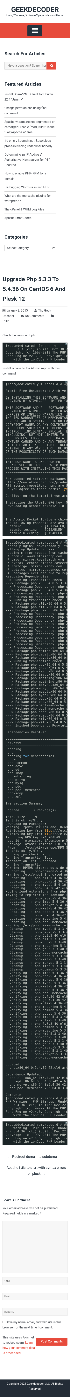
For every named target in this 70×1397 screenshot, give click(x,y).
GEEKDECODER (35, 10)
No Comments (34, 316)
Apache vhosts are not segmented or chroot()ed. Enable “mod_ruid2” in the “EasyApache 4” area (29, 127)
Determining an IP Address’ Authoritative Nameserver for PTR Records (27, 160)
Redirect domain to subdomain (34, 1156)
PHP (6, 321)
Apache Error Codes (18, 218)
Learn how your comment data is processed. (19, 1348)
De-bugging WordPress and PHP (27, 187)
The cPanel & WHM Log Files (24, 209)
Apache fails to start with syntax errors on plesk (36, 1171)
